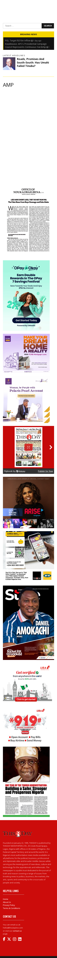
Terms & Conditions (11, 908)
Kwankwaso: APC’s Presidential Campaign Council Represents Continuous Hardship (26, 45)
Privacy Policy (9, 905)
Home (5, 899)
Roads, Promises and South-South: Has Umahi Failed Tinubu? (33, 62)
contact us (17, 930)
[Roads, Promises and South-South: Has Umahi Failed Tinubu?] (9, 63)
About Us (7, 902)
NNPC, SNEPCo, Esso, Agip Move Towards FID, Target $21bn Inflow (26, 39)
